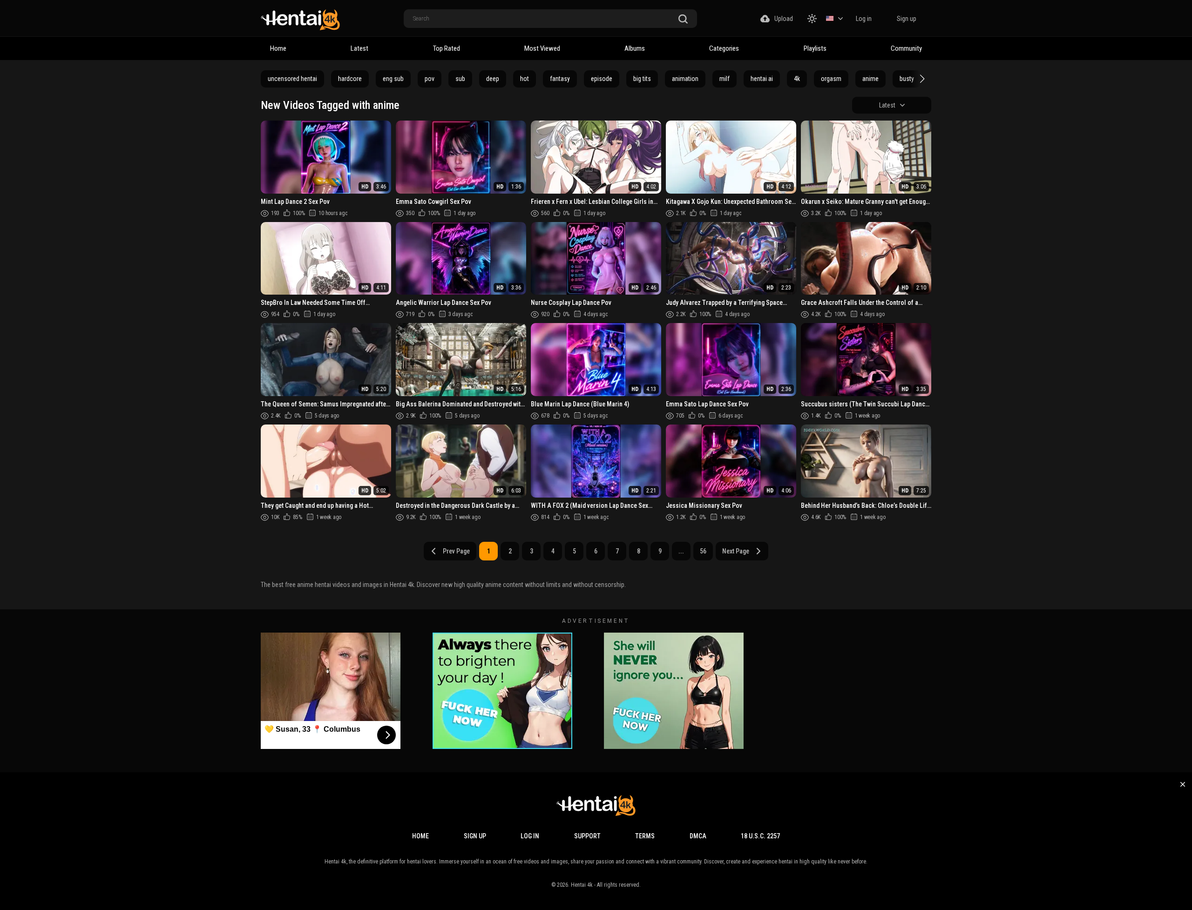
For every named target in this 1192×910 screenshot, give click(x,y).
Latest (359, 48)
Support (587, 836)
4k (797, 78)
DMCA (698, 836)
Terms (645, 836)
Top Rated (446, 48)
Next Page (735, 551)
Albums (634, 48)
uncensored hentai (292, 78)
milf (724, 78)
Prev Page (456, 551)
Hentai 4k (582, 885)
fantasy (560, 78)
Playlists (815, 48)
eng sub (393, 78)
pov (429, 78)
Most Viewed (542, 48)
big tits (642, 78)
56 (703, 551)
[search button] (683, 19)
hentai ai (762, 78)
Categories (724, 48)
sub (460, 78)
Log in (864, 18)
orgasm (831, 78)
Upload (783, 18)
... (681, 551)
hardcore (350, 78)
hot (524, 78)
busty (907, 78)
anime (870, 78)
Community (906, 48)
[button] (921, 78)
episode (601, 78)
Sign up (906, 18)
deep (492, 78)
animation (685, 78)
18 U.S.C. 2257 (760, 836)
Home (278, 48)
